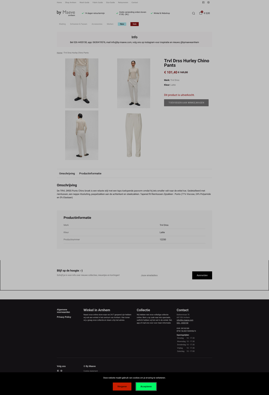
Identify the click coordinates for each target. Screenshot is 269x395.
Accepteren (146, 386)
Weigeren (122, 386)
